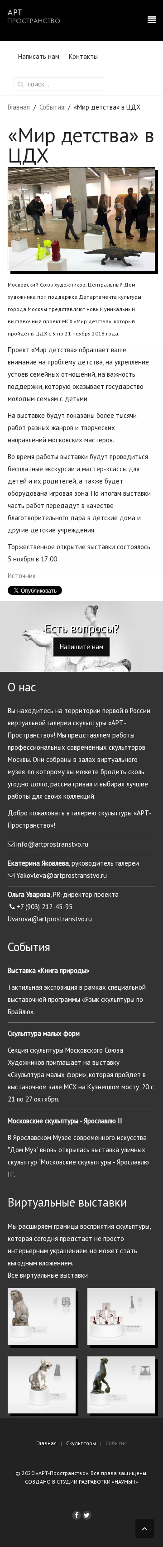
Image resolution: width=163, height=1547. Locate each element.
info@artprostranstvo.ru (52, 844)
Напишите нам (81, 646)
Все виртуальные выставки (48, 1275)
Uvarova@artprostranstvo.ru (50, 919)
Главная (19, 107)
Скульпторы (81, 1443)
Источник (22, 575)
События (51, 107)
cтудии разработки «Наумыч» (97, 1481)
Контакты (83, 56)
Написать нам (38, 56)
